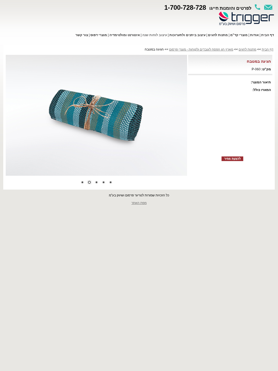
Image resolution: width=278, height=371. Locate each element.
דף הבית (267, 49)
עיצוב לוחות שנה (154, 35)
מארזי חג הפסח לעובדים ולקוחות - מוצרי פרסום (201, 49)
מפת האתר (139, 203)
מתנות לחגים (247, 49)
